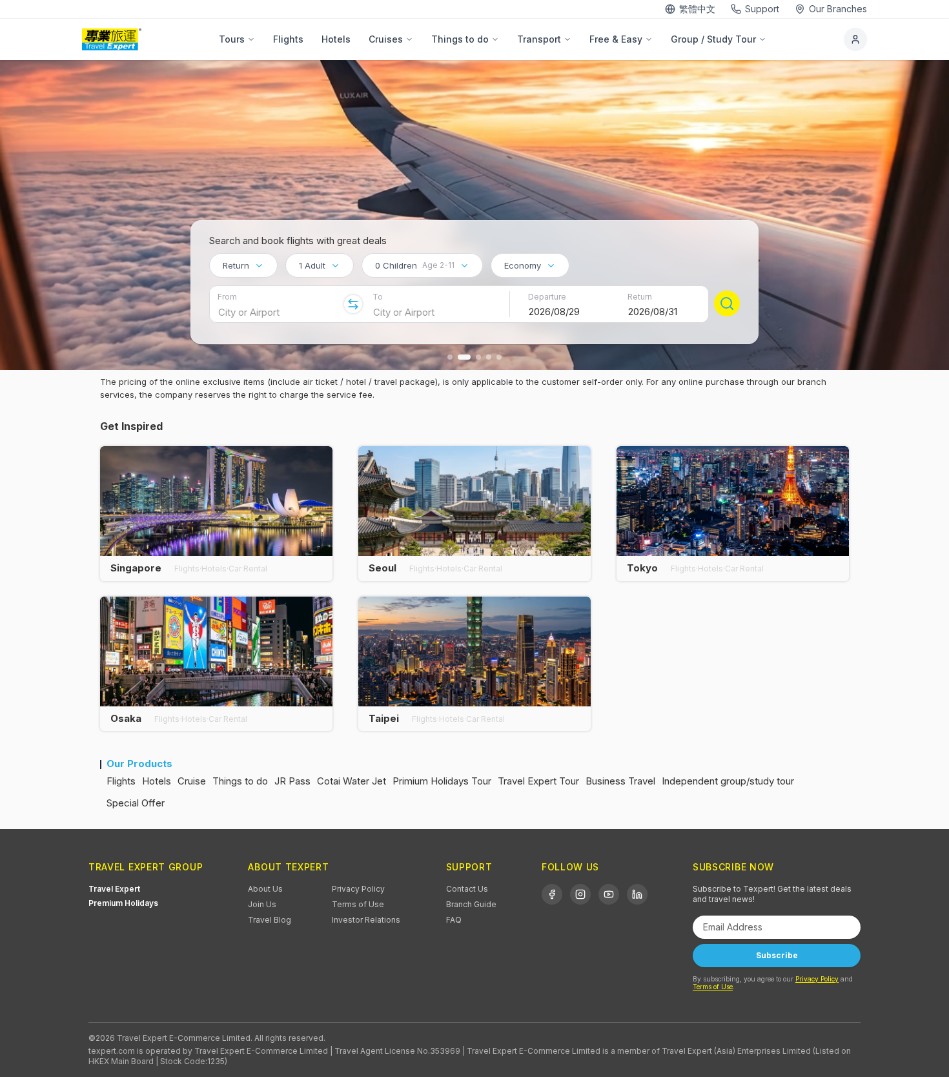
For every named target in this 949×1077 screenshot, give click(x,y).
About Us (265, 889)
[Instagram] (580, 894)
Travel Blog (269, 920)
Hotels (336, 39)
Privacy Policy (358, 889)
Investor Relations (366, 920)
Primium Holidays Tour (442, 781)
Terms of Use (358, 904)
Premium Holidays (123, 903)
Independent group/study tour (728, 781)
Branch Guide (471, 904)
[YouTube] (608, 894)
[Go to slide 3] (478, 357)
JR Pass (292, 781)
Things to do (460, 39)
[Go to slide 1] (450, 357)
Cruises (386, 39)
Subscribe (777, 955)
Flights (288, 39)
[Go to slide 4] (488, 357)
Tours (232, 39)
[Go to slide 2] (464, 357)
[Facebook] (552, 894)
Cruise (192, 781)
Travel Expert (114, 889)
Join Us (262, 904)
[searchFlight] (727, 303)
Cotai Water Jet (351, 781)
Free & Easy (615, 39)
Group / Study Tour (713, 39)
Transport (539, 39)
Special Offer (136, 803)
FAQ (454, 920)
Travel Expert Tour (538, 781)
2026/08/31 (652, 311)
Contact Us (467, 889)
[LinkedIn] (637, 894)
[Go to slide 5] (499, 357)
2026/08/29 (554, 311)
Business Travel (620, 781)
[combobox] (243, 265)
